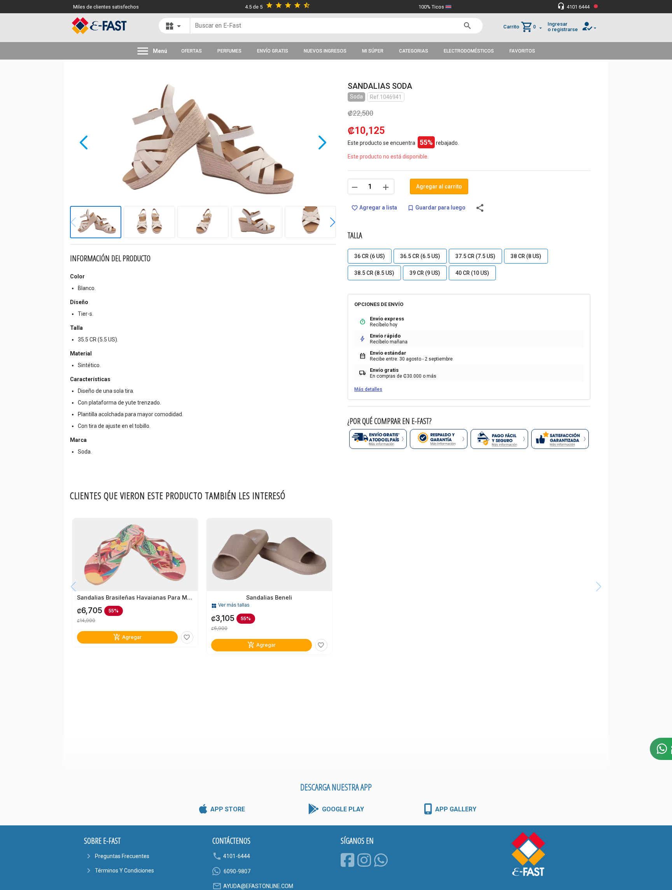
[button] (327, 222)
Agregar (127, 637)
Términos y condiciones (124, 870)
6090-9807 (237, 871)
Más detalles (368, 389)
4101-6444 (236, 856)
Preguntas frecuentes (122, 856)
